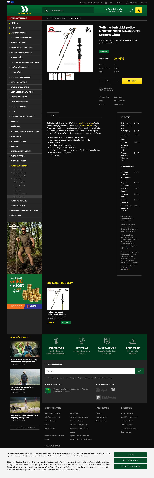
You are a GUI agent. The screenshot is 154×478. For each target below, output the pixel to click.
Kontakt (98, 413)
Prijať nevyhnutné (130, 460)
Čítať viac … (112, 43)
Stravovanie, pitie (20, 173)
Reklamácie (74, 413)
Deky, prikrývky (19, 182)
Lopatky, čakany (19, 185)
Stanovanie (17, 179)
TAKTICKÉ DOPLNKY (18, 161)
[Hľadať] (46, 9)
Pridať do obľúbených (108, 89)
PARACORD (15, 121)
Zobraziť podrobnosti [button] (130, 466)
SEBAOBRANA (16, 136)
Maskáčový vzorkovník (129, 417)
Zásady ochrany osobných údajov (99, 378)
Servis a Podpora (51, 421)
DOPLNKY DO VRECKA (19, 82)
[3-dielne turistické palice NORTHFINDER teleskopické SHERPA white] (53, 76)
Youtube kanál (50, 428)
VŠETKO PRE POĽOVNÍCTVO (21, 38)
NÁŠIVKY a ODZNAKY (19, 97)
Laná (15, 188)
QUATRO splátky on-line (78, 424)
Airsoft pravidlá (126, 424)
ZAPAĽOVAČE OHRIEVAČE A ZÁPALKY (24, 211)
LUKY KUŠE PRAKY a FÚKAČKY (22, 92)
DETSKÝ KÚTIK (16, 72)
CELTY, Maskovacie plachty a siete (25, 62)
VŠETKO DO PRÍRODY (18, 33)
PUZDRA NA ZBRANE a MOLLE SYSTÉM (25, 131)
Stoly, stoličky (18, 170)
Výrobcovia (16, 215)
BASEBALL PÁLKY (17, 57)
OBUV (13, 112)
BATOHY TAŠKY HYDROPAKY (21, 52)
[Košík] (138, 10)
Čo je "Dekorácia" (127, 413)
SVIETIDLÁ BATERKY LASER (21, 151)
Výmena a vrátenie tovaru (79, 417)
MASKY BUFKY (16, 28)
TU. (127, 248)
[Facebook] (105, 2)
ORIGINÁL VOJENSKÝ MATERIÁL (23, 116)
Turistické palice (19, 197)
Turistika (22, 364)
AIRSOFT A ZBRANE (18, 43)
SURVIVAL (14, 146)
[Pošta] (112, 390)
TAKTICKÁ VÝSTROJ (18, 156)
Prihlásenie (133, 2)
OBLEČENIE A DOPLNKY (20, 107)
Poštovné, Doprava (77, 421)
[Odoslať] (139, 371)
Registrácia (143, 2)
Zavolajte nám (115, 9)
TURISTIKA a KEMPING (19, 166)
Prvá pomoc (16, 126)
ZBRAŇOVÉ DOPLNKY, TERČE (21, 48)
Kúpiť (133, 80)
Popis (53, 115)
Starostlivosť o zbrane (129, 428)
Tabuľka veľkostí (127, 421)
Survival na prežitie (20, 194)
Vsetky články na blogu (25, 427)
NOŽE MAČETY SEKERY (19, 102)
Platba (47, 424)
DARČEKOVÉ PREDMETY (20, 67)
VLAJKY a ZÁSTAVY (18, 206)
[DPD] (103, 390)
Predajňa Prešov (101, 417)
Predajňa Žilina (101, 421)
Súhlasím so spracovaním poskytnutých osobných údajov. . (80, 378)
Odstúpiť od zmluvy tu (52, 417)
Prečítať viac (82, 456)
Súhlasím (130, 454)
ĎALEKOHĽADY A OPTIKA (20, 87)
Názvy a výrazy (126, 432)
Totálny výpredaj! (19, 18)
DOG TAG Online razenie (21, 77)
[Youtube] (110, 2)
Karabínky (17, 191)
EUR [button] (118, 2)
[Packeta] (106, 397)
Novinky (14, 23)
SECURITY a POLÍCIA (18, 141)
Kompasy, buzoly (20, 176)
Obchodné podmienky (52, 413)
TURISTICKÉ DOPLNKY (19, 201)
